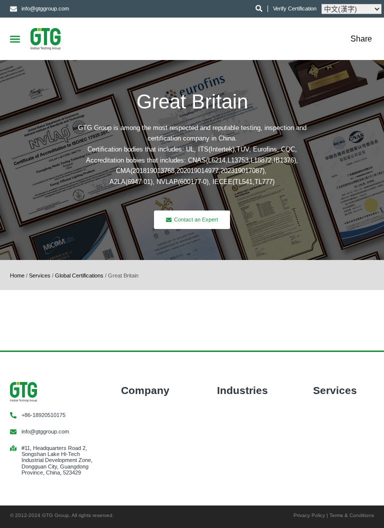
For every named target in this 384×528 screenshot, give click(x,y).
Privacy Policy (309, 515)
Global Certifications (79, 275)
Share (361, 39)
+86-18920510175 (44, 415)
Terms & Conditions (352, 515)
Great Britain (192, 101)
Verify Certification (294, 9)
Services (39, 275)
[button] (14, 38)
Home (17, 275)
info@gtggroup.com (45, 431)
